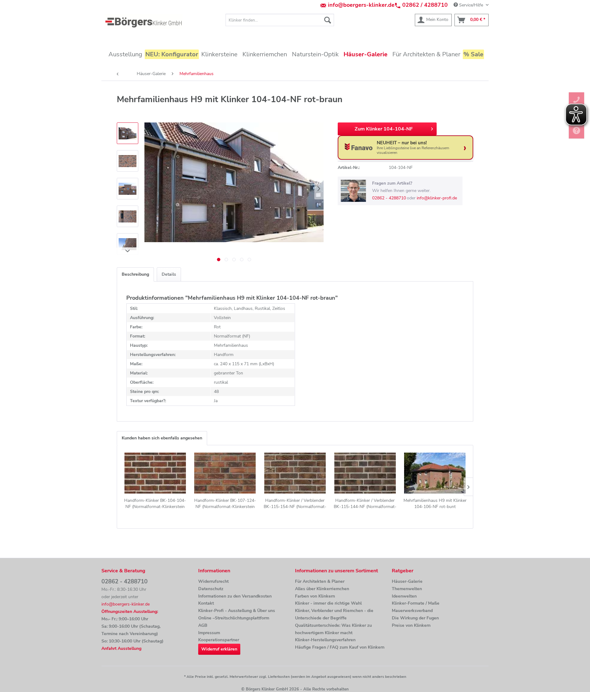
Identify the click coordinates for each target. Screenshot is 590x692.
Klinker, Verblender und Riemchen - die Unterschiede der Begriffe (334, 614)
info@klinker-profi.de (437, 198)
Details (169, 274)
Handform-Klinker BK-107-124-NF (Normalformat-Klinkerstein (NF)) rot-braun (225, 504)
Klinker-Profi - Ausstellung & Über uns (236, 611)
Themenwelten (407, 589)
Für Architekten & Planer (319, 581)
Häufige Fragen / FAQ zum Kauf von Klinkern (339, 647)
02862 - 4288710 (389, 198)
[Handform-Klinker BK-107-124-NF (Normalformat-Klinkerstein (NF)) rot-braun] (225, 472)
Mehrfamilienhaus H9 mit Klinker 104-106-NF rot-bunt (434, 504)
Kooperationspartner (218, 640)
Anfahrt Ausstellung (121, 648)
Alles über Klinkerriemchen (322, 589)
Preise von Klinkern (411, 625)
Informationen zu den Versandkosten (235, 596)
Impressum (209, 633)
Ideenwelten (404, 596)
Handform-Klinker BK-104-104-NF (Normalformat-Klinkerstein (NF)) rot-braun (155, 504)
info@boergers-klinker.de (361, 5)
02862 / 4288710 (425, 5)
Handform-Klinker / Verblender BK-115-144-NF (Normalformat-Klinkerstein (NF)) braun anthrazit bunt (364, 504)
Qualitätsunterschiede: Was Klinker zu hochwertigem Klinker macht (333, 629)
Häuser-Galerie (407, 581)
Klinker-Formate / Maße (415, 603)
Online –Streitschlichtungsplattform (233, 618)
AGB (202, 625)
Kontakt (206, 603)
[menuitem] (280, 20)
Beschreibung (135, 274)
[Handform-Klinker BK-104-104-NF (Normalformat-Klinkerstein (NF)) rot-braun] (155, 472)
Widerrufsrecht (213, 581)
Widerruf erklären (219, 649)
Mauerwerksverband (412, 611)
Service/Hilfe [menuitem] (471, 5)
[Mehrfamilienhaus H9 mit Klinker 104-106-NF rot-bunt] (435, 472)
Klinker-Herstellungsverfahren (325, 640)
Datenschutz (210, 589)
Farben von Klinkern (315, 596)
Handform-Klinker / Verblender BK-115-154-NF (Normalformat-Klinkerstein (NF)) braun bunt (295, 504)
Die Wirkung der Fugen (415, 618)
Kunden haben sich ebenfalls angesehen (162, 438)
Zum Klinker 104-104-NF (384, 129)
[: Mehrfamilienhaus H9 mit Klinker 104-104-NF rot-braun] (127, 133)
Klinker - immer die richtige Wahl (328, 603)
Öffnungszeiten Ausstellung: (129, 611)
